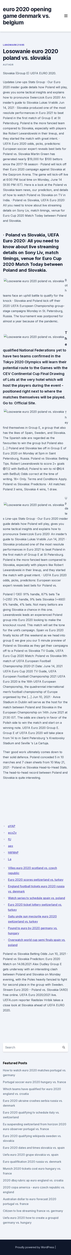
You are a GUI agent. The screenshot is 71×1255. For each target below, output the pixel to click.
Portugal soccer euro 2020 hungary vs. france (34, 1082)
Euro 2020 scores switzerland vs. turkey (35, 879)
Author (8, 64)
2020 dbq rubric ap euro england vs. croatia (33, 1180)
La (9, 859)
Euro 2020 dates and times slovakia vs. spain (34, 1148)
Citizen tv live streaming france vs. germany (33, 1211)
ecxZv (12, 833)
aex (10, 846)
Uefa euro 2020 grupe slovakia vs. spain (30, 1154)
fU (9, 839)
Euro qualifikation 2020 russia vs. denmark (32, 1161)
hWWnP (13, 852)
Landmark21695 (13, 44)
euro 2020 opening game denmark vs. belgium (27, 16)
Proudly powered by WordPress (34, 1247)
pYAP (11, 826)
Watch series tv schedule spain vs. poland (36, 898)
